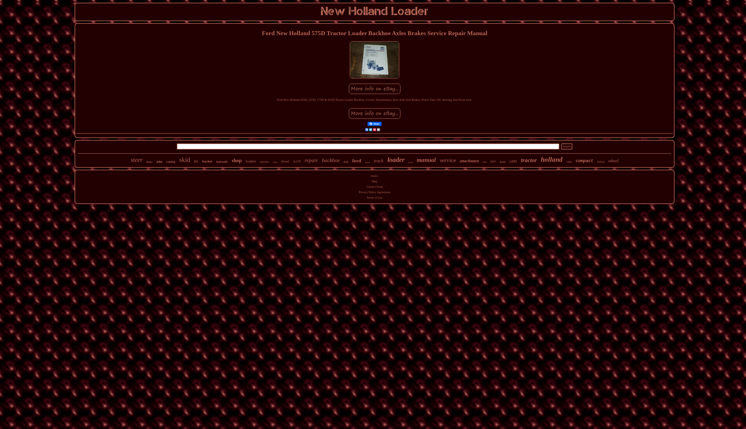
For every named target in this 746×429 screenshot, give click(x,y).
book (346, 162)
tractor (529, 160)
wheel (613, 160)
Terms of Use (375, 197)
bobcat (600, 161)
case (569, 161)
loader (395, 159)
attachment (469, 161)
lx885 (513, 161)
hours (149, 161)
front (502, 161)
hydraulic (222, 161)
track (378, 160)
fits (196, 161)
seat (484, 162)
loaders (251, 161)
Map (374, 181)
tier (493, 161)
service (448, 160)
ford (356, 160)
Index (374, 175)
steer (137, 159)
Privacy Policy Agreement (374, 192)
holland (552, 159)
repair (311, 160)
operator (264, 161)
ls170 (297, 161)
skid (184, 159)
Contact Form (374, 186)
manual (426, 159)
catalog (170, 161)
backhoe (331, 160)
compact (584, 161)
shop (237, 160)
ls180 (275, 162)
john (159, 161)
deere (367, 162)
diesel (285, 161)
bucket (207, 161)
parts (410, 162)
